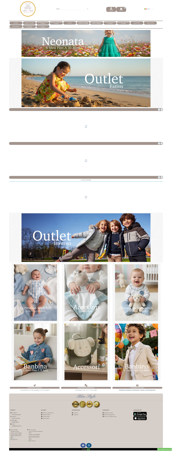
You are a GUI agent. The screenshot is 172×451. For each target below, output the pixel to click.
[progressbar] (86, 126)
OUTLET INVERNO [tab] (86, 180)
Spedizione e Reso (108, 412)
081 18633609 (36, 434)
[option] (15, 23)
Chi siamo (75, 412)
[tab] (154, 55)
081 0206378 (18, 433)
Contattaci (75, 414)
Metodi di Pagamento (109, 414)
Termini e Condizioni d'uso (110, 416)
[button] (159, 55)
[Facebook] (83, 445)
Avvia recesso (46, 418)
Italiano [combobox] (148, 8)
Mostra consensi (46, 414)
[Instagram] (89, 445)
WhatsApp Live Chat (165, 449)
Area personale (46, 416)
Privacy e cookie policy (48, 412)
